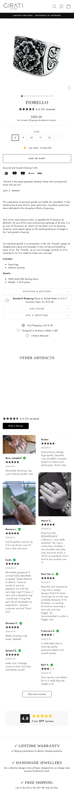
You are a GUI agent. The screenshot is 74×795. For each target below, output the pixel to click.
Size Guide (37, 308)
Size (37, 131)
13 (58, 137)
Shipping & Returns (37, 291)
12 (49, 137)
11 (40, 137)
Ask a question (37, 315)
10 (31, 137)
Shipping (33, 120)
